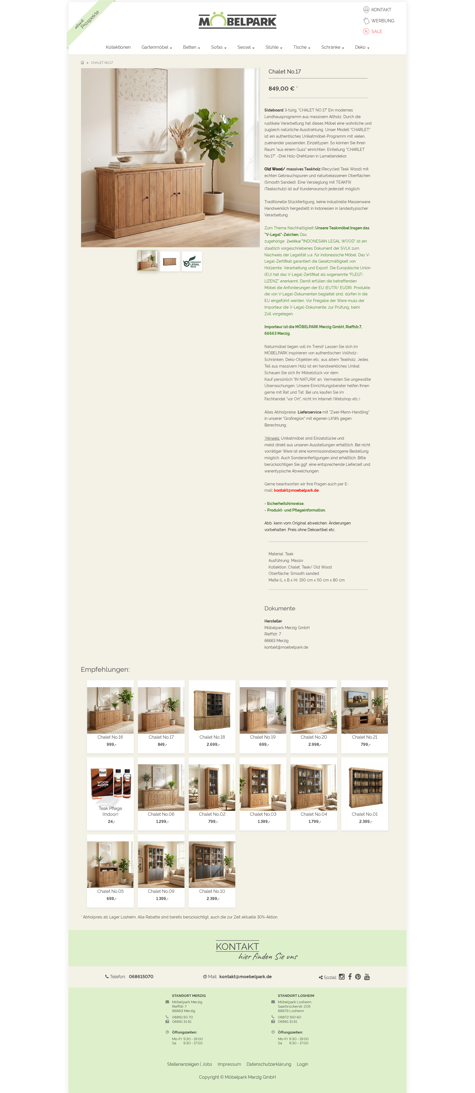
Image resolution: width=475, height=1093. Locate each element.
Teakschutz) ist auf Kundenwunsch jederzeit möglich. (313, 188)
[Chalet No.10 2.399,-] (212, 863)
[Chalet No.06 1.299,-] (161, 786)
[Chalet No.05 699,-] (110, 863)
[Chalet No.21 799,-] (364, 709)
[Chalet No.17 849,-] (161, 709)
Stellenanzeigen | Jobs (189, 1064)
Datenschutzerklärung (269, 1064)
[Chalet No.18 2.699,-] (212, 709)
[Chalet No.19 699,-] (263, 709)
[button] (91, 158)
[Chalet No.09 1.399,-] (161, 863)
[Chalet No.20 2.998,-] (314, 709)
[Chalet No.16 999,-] (110, 709)
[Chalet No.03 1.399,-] (263, 786)
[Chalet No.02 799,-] (212, 786)
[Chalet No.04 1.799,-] (314, 786)
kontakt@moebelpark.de (245, 976)
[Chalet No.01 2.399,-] (364, 786)
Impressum (229, 1064)
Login (302, 1064)
